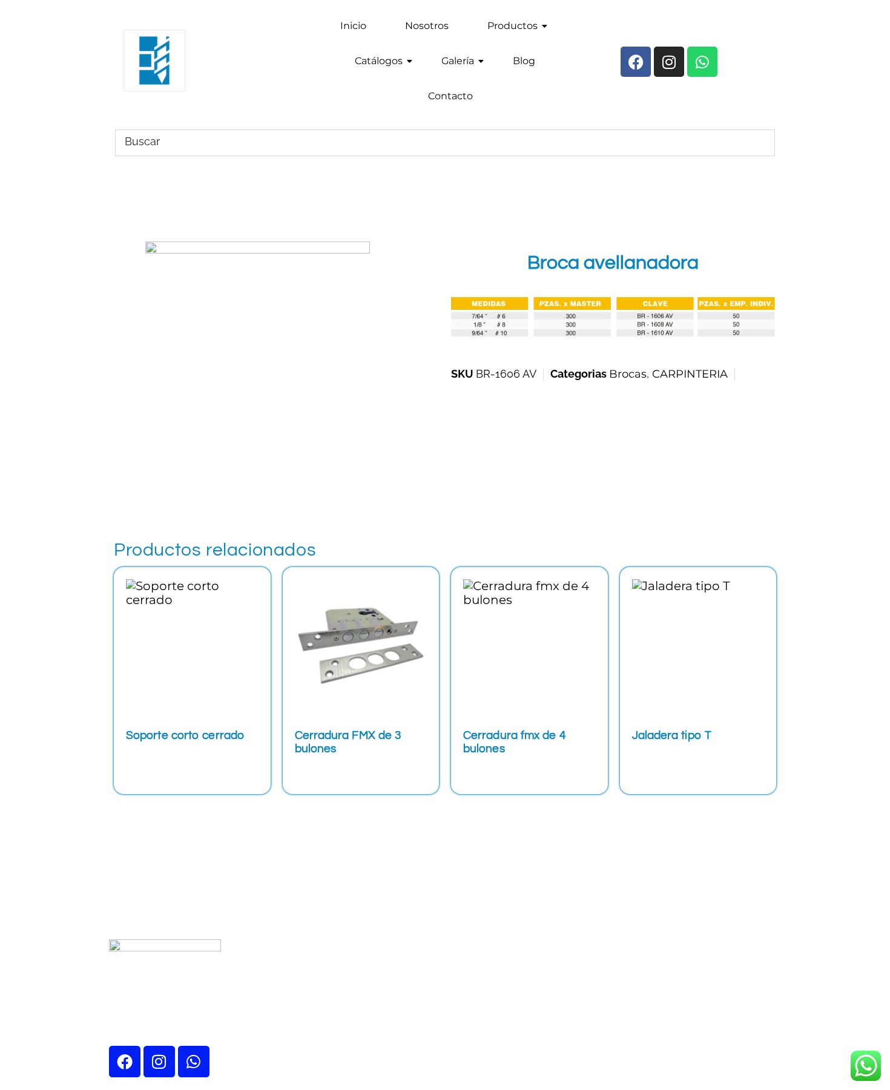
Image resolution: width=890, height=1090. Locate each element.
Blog (524, 61)
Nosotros (427, 25)
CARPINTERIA (690, 374)
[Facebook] (124, 1061)
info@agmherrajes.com (723, 910)
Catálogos (379, 61)
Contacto (450, 96)
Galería (457, 61)
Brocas (628, 374)
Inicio (353, 25)
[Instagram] (159, 1061)
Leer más (161, 758)
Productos (512, 25)
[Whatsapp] (193, 1061)
